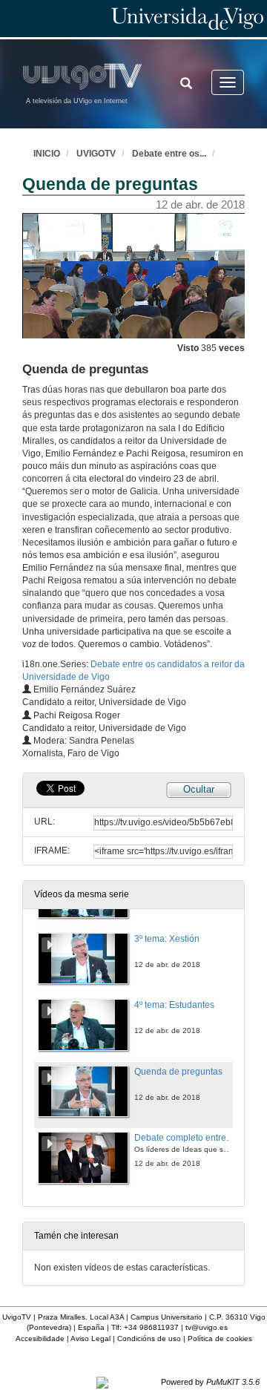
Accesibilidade (40, 1338)
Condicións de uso (149, 1338)
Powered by (210, 1381)
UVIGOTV (96, 153)
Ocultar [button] (198, 789)
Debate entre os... (169, 153)
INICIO (46, 153)
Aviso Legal (90, 1338)
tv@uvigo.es (206, 1327)
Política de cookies (220, 1338)
